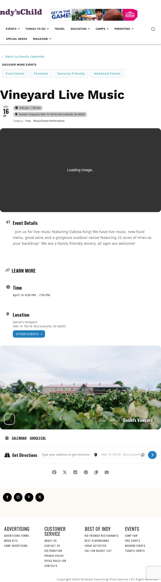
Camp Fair (131, 535)
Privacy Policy (54, 555)
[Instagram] (18, 497)
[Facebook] (7, 497)
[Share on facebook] (54, 472)
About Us (50, 540)
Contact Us (52, 545)
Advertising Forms (16, 535)
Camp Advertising (16, 545)
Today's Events (135, 550)
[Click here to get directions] (152, 455)
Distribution (53, 550)
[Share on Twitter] (65, 472)
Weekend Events (107, 73)
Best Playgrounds (97, 540)
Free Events (15, 73)
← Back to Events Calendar (23, 56)
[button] (153, 29)
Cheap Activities (96, 545)
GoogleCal (38, 438)
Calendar (19, 438)
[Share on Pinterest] (85, 472)
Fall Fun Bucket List (98, 550)
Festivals (41, 73)
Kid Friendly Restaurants (102, 535)
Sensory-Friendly (71, 73)
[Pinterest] (29, 497)
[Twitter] (39, 497)
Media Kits (11, 540)
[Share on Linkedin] (75, 472)
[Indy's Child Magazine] (19, 12)
